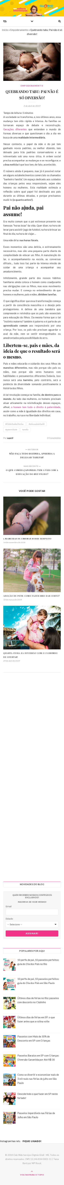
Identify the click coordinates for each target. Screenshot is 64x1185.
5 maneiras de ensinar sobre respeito (27, 538)
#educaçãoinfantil (36, 424)
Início (5, 29)
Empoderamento (19, 29)
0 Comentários (54, 438)
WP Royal (36, 1163)
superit (10, 438)
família (25, 429)
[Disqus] (32, 725)
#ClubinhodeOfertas (14, 424)
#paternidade (11, 429)
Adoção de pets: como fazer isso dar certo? (31, 595)
